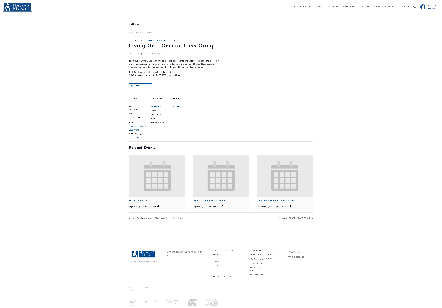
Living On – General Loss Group (209, 200)
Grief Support (134, 137)
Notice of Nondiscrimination (261, 254)
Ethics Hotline (256, 251)
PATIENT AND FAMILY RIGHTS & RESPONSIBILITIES (261, 259)
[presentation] (157, 176)
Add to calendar (141, 86)
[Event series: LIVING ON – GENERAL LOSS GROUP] (222, 206)
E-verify (216, 262)
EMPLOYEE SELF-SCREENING (223, 251)
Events (215, 265)
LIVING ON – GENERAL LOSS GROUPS (275, 200)
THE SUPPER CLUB (138, 200)
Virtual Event (177, 106)
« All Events (134, 24)
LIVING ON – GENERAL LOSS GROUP (294, 218)
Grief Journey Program (222, 269)
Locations (216, 254)
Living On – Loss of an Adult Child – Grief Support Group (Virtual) (158, 218)
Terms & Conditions (257, 267)
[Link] (17, 7)
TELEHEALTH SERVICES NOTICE (223, 276)
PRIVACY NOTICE (256, 263)
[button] (414, 7)
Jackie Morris (156, 106)
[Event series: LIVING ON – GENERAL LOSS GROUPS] (290, 206)
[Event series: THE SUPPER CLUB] (158, 206)
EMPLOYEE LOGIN (256, 274)
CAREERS (216, 258)
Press (215, 273)
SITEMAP (253, 271)
